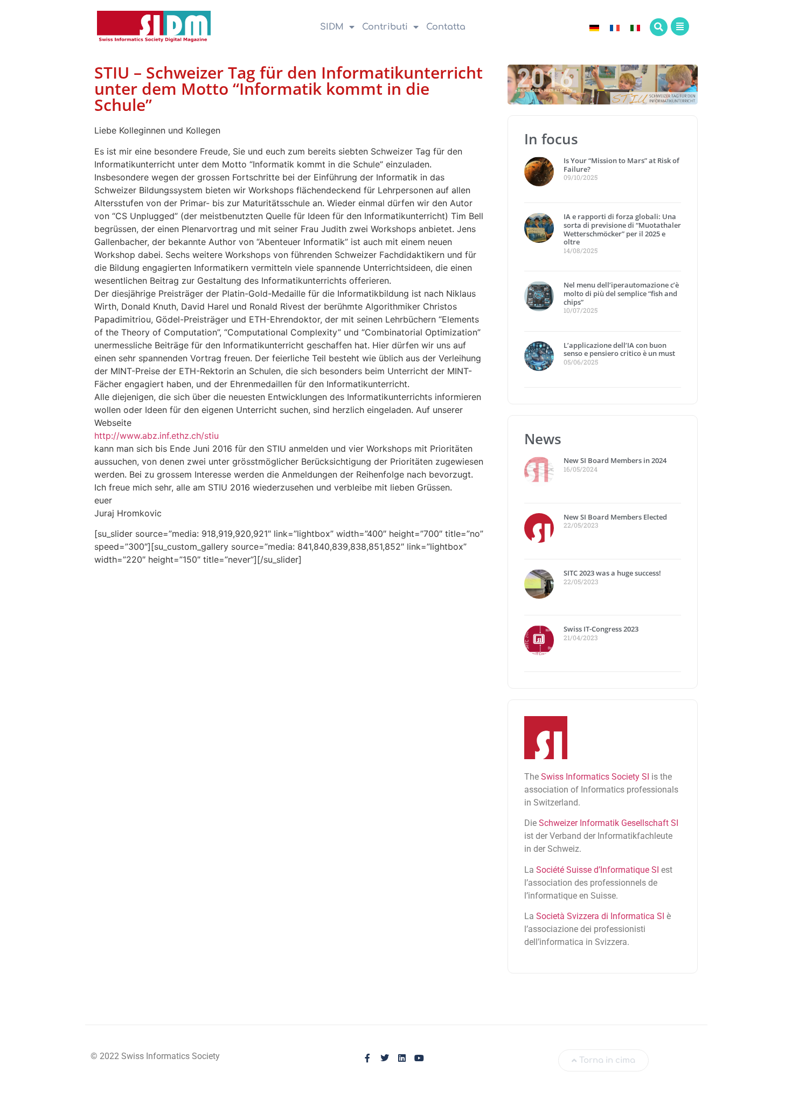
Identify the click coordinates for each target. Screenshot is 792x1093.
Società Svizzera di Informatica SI (600, 916)
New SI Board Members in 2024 (615, 460)
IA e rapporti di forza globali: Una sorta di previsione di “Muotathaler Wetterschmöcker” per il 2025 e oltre (622, 229)
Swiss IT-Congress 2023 (601, 629)
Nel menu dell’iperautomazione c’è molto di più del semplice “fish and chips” (621, 293)
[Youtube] (419, 1058)
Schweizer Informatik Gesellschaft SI (608, 823)
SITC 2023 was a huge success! (613, 573)
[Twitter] (384, 1058)
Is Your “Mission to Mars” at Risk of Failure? (621, 165)
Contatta (446, 27)
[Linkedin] (402, 1058)
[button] (659, 27)
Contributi (385, 27)
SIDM (332, 27)
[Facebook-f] (367, 1058)
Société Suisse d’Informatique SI (597, 870)
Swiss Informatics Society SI (595, 777)
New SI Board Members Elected (615, 517)
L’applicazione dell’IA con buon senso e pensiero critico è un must (619, 349)
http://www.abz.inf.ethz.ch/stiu (156, 435)
